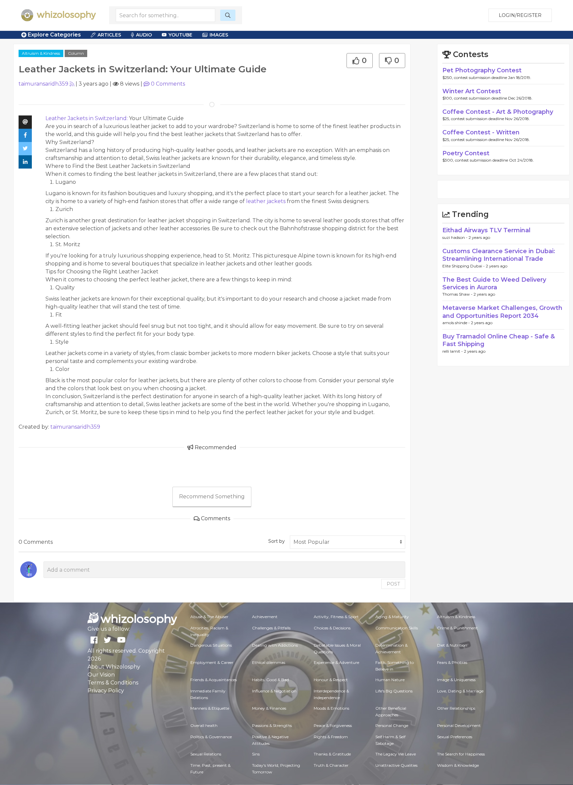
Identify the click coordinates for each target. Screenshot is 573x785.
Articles (109, 35)
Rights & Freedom (331, 736)
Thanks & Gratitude (332, 753)
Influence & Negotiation (274, 690)
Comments (168, 84)
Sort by (276, 541)
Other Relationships (456, 708)
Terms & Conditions (113, 682)
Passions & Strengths (272, 725)
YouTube (180, 35)
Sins (256, 753)
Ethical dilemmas (268, 662)
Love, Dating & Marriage (460, 690)
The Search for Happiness (461, 753)
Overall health (204, 725)
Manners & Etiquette (209, 708)
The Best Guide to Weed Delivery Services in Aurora (494, 283)
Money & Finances (269, 708)
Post (393, 584)
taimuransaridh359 (43, 84)
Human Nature (390, 679)
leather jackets (266, 201)
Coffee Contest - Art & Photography (497, 111)
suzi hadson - (455, 237)
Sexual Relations (205, 753)
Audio (144, 35)
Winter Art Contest (471, 91)
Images (219, 35)
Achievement (265, 616)
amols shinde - (456, 322)
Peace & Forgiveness (333, 725)
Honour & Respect (331, 679)
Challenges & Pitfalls (271, 627)
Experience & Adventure (336, 662)
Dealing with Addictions (275, 645)
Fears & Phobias (452, 662)
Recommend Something (212, 496)
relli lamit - (453, 351)
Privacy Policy (106, 690)
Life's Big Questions (394, 690)
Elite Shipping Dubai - (464, 265)
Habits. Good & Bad (270, 679)
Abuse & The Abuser (209, 616)
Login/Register (520, 15)
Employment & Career (211, 662)
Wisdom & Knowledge (458, 765)
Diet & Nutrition (452, 645)
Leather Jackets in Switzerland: (86, 118)
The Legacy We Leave (395, 753)
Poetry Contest (465, 153)
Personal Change (391, 725)
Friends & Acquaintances (213, 679)
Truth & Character (331, 765)
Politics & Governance (211, 736)
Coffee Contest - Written (481, 132)
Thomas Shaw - (458, 294)
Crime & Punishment (457, 627)
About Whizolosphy (114, 667)
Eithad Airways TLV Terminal (486, 230)
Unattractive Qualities (396, 765)
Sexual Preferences (454, 736)
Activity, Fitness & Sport (336, 616)
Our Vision (101, 675)
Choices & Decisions (332, 627)
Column (76, 53)
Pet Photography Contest (482, 70)
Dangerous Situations (211, 645)
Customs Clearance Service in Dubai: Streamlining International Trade (498, 255)
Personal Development (459, 725)
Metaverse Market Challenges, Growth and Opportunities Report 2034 (502, 311)
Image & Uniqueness (456, 679)
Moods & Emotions (331, 708)
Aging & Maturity (392, 616)
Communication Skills (396, 627)
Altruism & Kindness (41, 53)
